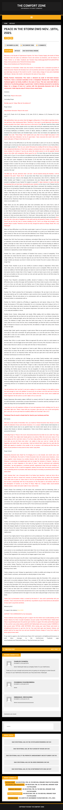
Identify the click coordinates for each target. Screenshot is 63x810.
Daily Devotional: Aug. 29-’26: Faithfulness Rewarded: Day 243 (31, 742)
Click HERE (20, 610)
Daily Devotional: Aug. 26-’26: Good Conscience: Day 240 (31, 762)
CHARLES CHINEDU (21, 661)
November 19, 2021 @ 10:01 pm (21, 699)
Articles (17, 51)
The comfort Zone (28, 45)
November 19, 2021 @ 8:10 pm (21, 684)
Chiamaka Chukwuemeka (24, 682)
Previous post (10, 649)
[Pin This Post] (11, 38)
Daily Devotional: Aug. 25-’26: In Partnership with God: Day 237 (31, 769)
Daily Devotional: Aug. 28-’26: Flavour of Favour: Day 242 (31, 749)
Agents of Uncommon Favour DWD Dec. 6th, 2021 (38, 798)
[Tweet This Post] (8, 38)
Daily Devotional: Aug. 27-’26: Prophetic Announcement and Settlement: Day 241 (31, 755)
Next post (54, 649)
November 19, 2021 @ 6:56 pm (21, 663)
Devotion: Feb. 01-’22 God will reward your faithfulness (38, 782)
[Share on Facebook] (5, 38)
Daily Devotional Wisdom (30, 51)
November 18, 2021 (12, 45)
